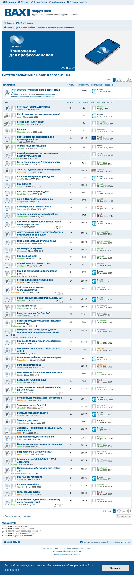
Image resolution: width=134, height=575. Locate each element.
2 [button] (117, 79)
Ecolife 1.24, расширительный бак (35, 280)
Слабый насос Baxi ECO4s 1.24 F (33, 264)
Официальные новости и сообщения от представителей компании (34, 96)
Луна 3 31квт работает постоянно (35, 199)
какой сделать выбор (28, 492)
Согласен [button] (115, 568)
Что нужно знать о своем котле (43, 90)
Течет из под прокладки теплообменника (39, 170)
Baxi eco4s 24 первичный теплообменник (39, 341)
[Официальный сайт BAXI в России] (17, 12)
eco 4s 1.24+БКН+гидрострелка (33, 107)
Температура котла (27, 420)
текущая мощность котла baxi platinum (37, 214)
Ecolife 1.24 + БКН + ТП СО (30, 122)
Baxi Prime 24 (24, 184)
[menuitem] (18, 23)
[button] (130, 80)
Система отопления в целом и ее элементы (36, 75)
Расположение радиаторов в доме (35, 177)
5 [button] (127, 79)
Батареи (21, 130)
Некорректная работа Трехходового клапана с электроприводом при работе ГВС (35, 332)
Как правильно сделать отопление (35, 437)
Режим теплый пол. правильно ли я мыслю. (40, 298)
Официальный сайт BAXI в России (67, 551)
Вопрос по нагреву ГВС (29, 365)
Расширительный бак (28, 485)
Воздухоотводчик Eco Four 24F (33, 313)
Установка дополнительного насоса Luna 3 (39, 398)
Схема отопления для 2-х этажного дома (38, 162)
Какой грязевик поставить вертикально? (38, 114)
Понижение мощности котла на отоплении (39, 444)
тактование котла (26, 306)
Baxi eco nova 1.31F (27, 256)
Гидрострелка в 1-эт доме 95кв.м (34, 452)
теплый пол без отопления (31, 146)
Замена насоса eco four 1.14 (31, 405)
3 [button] (120, 79)
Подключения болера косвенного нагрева (39, 373)
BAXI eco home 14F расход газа (33, 192)
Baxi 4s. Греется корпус (29, 477)
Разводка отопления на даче (32, 413)
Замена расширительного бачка (34, 207)
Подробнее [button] (12, 569)
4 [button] (124, 79)
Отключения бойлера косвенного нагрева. (39, 358)
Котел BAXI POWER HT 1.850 (31, 380)
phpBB (61, 548)
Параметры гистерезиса (29, 249)
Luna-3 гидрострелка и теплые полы (36, 241)
